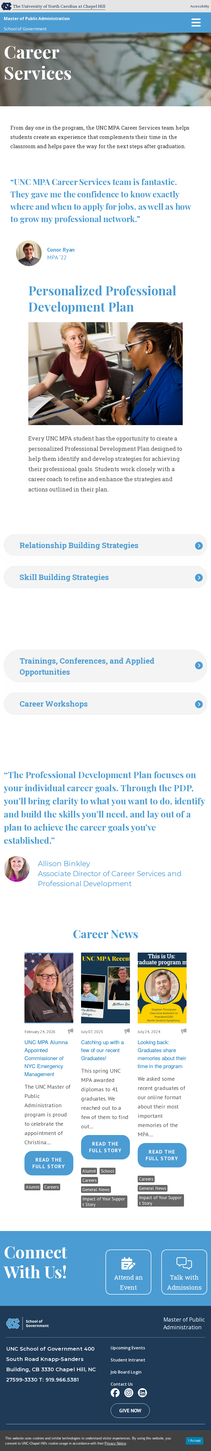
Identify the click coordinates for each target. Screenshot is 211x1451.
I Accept (194, 1441)
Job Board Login (126, 1372)
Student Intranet (128, 1360)
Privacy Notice (115, 1443)
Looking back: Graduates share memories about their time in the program (162, 1054)
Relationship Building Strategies (79, 545)
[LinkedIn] (142, 1392)
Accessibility (199, 6)
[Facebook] (115, 1392)
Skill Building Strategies (64, 577)
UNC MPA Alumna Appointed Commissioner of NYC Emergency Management (46, 1057)
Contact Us (122, 1384)
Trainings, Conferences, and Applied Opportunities (87, 666)
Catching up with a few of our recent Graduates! (102, 1050)
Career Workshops (53, 704)
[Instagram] (128, 1392)
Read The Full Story (48, 1163)
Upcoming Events (128, 1348)
